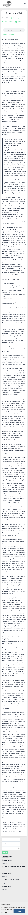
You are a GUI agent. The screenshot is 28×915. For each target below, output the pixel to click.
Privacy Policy (4, 912)
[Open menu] (24, 4)
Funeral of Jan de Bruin (10, 880)
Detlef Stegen (16, 18)
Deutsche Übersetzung (8, 34)
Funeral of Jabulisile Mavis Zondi (14, 867)
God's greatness (9, 21)
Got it (19, 911)
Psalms (19, 21)
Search (5, 852)
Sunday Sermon (7, 860)
